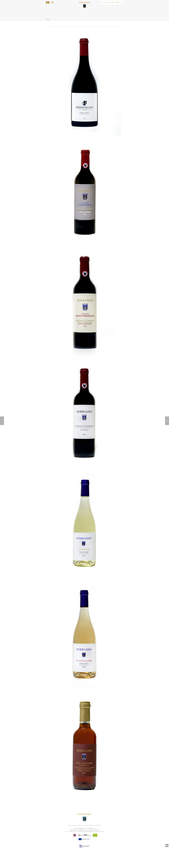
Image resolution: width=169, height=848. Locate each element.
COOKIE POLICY (80, 825)
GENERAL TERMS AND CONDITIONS (92, 825)
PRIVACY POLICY (72, 825)
